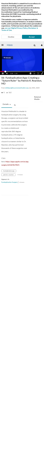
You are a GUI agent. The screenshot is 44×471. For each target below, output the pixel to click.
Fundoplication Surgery (9, 182)
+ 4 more (21, 182)
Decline (11, 37)
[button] (3, 45)
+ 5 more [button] (20, 174)
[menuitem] (34, 45)
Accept (32, 37)
